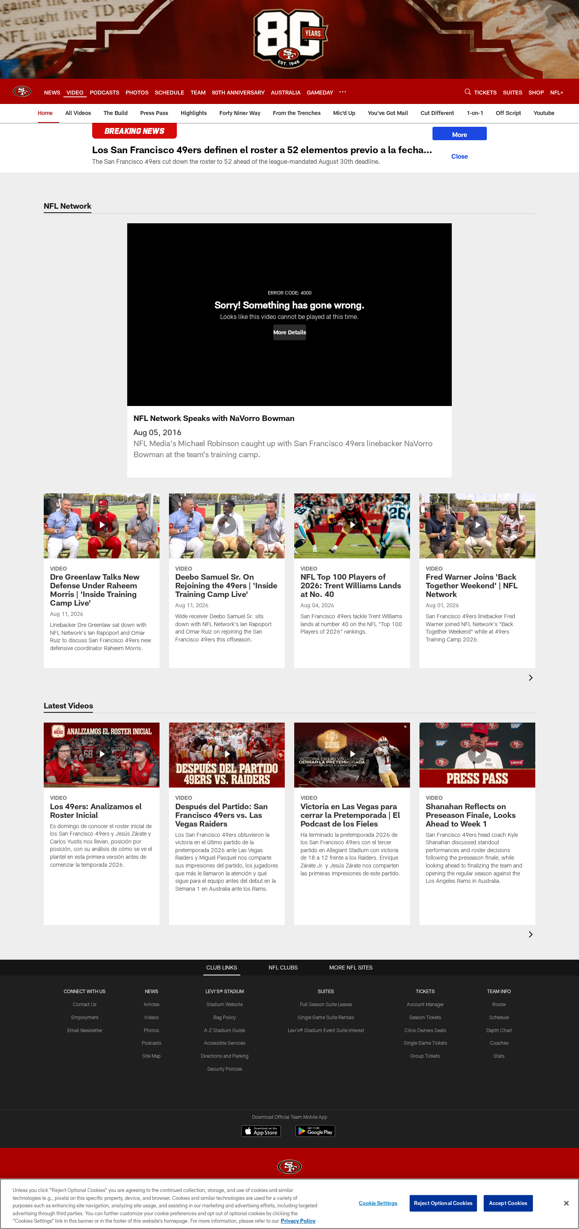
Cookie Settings (378, 1203)
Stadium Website (224, 1004)
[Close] (459, 155)
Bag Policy (224, 1017)
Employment (84, 1017)
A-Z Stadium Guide (224, 1030)
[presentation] (532, 679)
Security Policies (224, 1068)
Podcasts (151, 1042)
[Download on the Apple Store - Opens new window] (261, 1132)
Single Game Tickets (425, 1042)
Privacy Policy (298, 1221)
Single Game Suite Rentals (326, 1017)
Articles (152, 1004)
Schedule (499, 1017)
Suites (326, 991)
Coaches (499, 1042)
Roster (499, 1004)
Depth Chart (499, 1030)
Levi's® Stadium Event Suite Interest (326, 1030)
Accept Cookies (508, 1203)
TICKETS (425, 991)
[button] (289, 332)
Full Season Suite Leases (326, 1004)
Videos (151, 1017)
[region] (289, 1204)
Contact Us (84, 1004)
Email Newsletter (84, 1030)
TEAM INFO (499, 991)
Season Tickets (425, 1017)
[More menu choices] (343, 92)
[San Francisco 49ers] (289, 1167)
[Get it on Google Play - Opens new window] (315, 1135)
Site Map (151, 1055)
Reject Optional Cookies (443, 1203)
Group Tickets (425, 1055)
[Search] (468, 91)
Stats (499, 1055)
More (459, 134)
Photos (151, 1030)
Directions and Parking (225, 1055)
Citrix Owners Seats (425, 1030)
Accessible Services (224, 1042)
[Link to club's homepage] (22, 91)
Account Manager (425, 1004)
